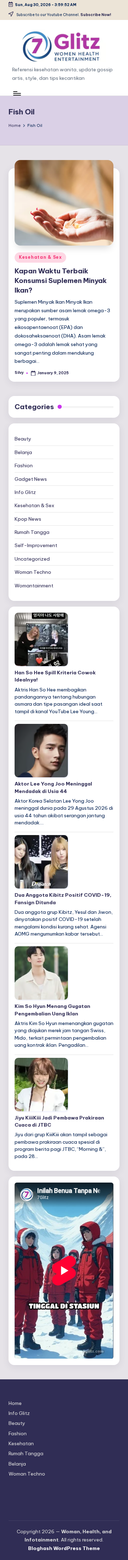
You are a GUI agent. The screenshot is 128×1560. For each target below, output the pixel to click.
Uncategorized (32, 559)
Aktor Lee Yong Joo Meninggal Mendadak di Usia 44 (53, 787)
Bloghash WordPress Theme (64, 1548)
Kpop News (28, 519)
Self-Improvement (36, 545)
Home (15, 1403)
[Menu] (16, 93)
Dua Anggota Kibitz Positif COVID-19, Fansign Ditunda (63, 898)
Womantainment (34, 585)
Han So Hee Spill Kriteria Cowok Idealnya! (55, 676)
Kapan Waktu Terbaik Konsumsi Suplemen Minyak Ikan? (61, 280)
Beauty (23, 439)
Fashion (24, 465)
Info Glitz (25, 492)
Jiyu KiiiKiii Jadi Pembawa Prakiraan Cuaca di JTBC (59, 1121)
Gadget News (31, 479)
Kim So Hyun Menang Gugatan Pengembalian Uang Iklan (52, 1009)
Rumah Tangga (32, 532)
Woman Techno (33, 572)
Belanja (23, 452)
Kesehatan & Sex (40, 257)
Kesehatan (21, 1443)
